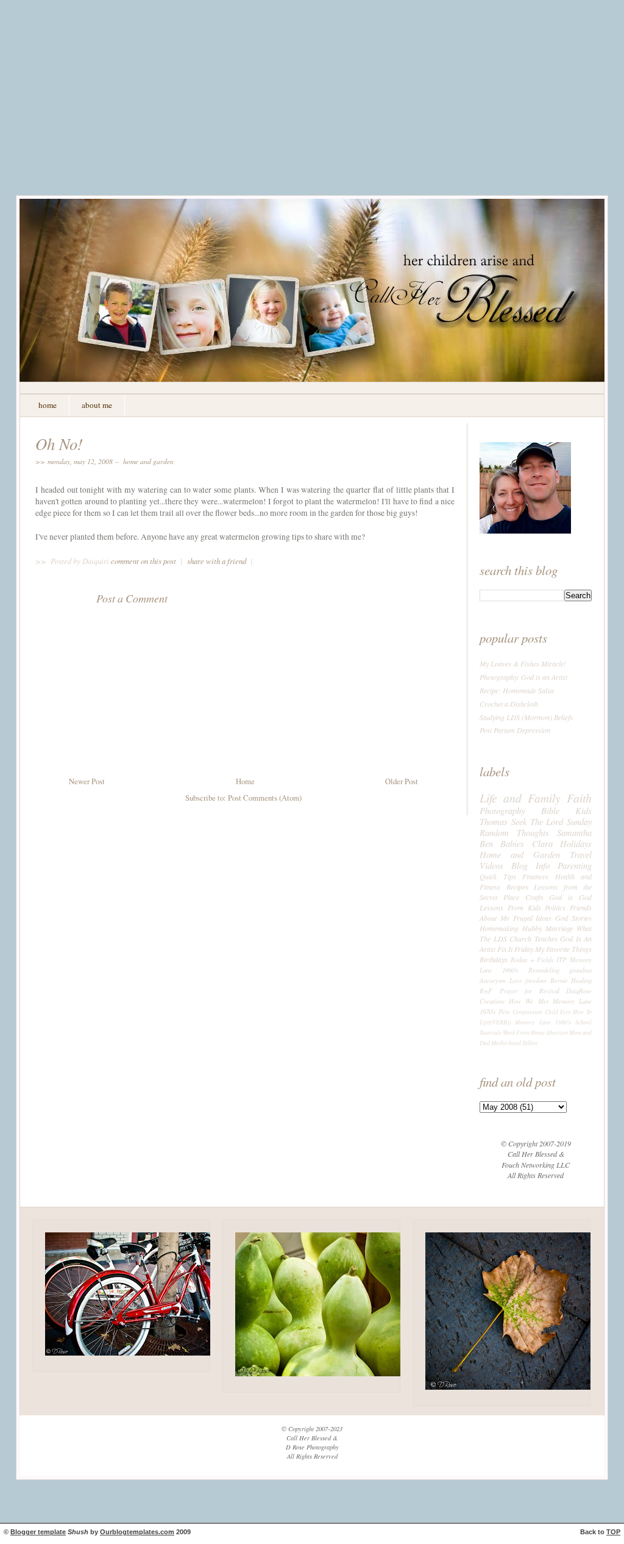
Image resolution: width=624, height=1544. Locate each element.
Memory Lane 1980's (543, 1022)
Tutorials (491, 1033)
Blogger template (38, 1531)
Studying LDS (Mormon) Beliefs (526, 717)
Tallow (530, 1043)
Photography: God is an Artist (523, 677)
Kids (583, 810)
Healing (581, 980)
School (583, 1022)
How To (582, 1012)
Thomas (494, 821)
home (47, 404)
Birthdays (494, 959)
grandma (580, 969)
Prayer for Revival (529, 990)
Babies (512, 843)
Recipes (517, 887)
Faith (579, 798)
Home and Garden (148, 461)
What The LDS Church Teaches (536, 933)
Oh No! (59, 443)
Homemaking (499, 928)
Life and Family (520, 798)
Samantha (574, 832)
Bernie (559, 980)
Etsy (565, 1012)
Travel (581, 854)
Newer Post (87, 781)
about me (97, 404)
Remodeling (543, 969)
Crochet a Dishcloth (509, 704)
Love (515, 980)
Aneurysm (493, 980)
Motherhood (506, 1043)
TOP (613, 1531)
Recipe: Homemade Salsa (517, 690)
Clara (542, 843)
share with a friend (216, 561)
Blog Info (530, 865)
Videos (491, 865)
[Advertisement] (312, 106)
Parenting (575, 865)
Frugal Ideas (532, 918)
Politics (555, 907)
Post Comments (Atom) (265, 798)
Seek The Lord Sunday (551, 821)
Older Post (401, 781)
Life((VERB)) (495, 1022)
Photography (502, 810)
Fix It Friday (515, 949)
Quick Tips (498, 876)
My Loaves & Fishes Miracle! (523, 663)
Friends (581, 907)
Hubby (532, 928)
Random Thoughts (514, 832)
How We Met (528, 1001)
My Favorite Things (563, 949)
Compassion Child (535, 1012)
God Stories (573, 918)
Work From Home (524, 1033)
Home (245, 781)
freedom (536, 980)
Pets (503, 1011)
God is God (570, 897)
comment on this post (144, 561)
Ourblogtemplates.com (137, 1531)
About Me (494, 918)
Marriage (559, 928)
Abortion (557, 1033)
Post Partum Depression (515, 730)
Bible (550, 810)
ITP (561, 959)
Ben (486, 843)
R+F (486, 990)
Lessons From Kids (510, 907)
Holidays (576, 843)
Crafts (534, 897)
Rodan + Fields (532, 959)
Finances (535, 876)
